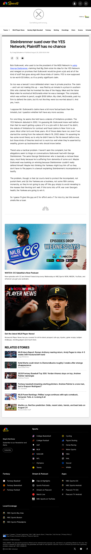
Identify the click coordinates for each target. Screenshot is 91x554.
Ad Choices (57, 534)
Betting (56, 30)
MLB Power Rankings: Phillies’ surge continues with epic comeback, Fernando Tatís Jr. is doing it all (48, 395)
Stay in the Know (9, 439)
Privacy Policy (66, 534)
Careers (12, 534)
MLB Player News (18, 30)
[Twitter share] (17, 58)
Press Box (49, 534)
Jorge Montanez (23, 357)
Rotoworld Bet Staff (24, 410)
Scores (80, 30)
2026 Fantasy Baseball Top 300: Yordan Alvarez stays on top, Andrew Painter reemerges (49, 374)
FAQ (30, 534)
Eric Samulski (22, 388)
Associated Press (23, 367)
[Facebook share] (12, 58)
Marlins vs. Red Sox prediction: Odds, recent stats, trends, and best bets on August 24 (51, 406)
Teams (5, 30)
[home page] (11, 3)
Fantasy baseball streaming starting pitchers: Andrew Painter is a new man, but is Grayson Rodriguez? (51, 385)
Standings (65, 30)
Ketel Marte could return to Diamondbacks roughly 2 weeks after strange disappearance (50, 364)
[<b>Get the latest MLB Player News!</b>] (45, 308)
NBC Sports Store (38, 534)
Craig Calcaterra (17, 52)
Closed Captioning (22, 534)
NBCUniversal (15, 540)
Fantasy (48, 30)
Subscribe (7, 450)
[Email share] (22, 58)
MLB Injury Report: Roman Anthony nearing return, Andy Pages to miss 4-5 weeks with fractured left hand (51, 353)
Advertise (6, 534)
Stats (73, 30)
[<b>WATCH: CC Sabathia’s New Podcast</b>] (45, 247)
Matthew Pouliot (23, 378)
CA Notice (23, 536)
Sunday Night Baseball (35, 30)
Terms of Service (33, 536)
